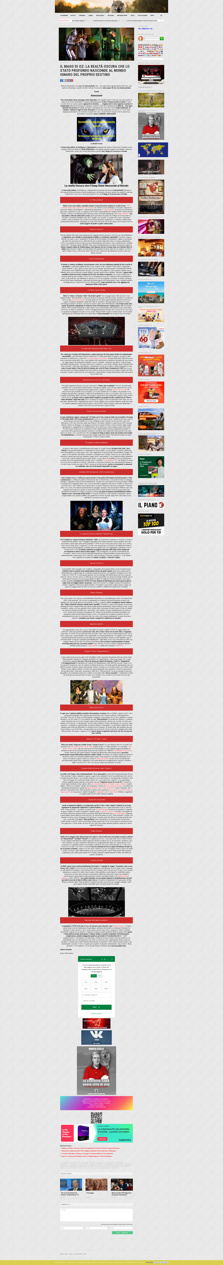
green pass (73, 1165)
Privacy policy (149, 1262)
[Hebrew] (150, 48)
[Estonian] (157, 46)
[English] (155, 46)
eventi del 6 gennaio (107, 811)
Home (61, 1254)
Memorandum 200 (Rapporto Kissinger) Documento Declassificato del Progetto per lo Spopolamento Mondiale (121, 1194)
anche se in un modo (120, 389)
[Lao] (148, 51)
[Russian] (155, 53)
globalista (99, 1164)
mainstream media (110, 1165)
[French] (139, 48)
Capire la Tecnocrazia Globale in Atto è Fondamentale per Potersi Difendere (87, 1156)
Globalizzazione (117, 1164)
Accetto (156, 1262)
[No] (221, 1262)
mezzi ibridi (117, 813)
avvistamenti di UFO (110, 460)
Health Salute (100, 15)
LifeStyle (72, 15)
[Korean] (144, 51)
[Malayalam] (159, 51)
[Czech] (148, 46)
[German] (144, 48)
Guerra (120, 926)
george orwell (74, 1164)
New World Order (122, 15)
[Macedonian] (157, 51)
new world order (100, 1166)
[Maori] (162, 51)
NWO (122, 1166)
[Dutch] (153, 46)
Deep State (92, 1162)
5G (60, 1162)
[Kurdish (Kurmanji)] (146, 51)
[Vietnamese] (159, 55)
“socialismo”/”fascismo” (122, 750)
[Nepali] (141, 53)
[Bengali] (155, 44)
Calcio (132, 15)
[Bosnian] (157, 44)
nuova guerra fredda (78, 300)
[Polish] (148, 53)
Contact (71, 1254)
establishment (64, 1164)
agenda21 (73, 1162)
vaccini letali (115, 1168)
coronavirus (84, 1162)
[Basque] (150, 44)
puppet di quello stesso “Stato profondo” (100, 788)
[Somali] (144, 55)
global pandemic (84, 1164)
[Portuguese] (150, 53)
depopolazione (101, 1162)
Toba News (82, 15)
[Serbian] (159, 53)
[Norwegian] (144, 53)
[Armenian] (146, 44)
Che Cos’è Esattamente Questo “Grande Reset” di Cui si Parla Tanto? (70, 1194)
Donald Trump (119, 1162)
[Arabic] (144, 44)
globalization (108, 1164)
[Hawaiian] (148, 48)
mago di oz (101, 1165)
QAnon (98, 758)
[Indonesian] (157, 48)
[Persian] (146, 53)
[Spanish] (146, 55)
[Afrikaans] (139, 44)
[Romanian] (153, 53)
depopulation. (110, 1162)
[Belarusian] (153, 44)
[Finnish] (162, 46)
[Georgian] (141, 48)
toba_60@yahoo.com (145, 28)
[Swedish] (148, 55)
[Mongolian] (139, 53)
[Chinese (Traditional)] (141, 46)
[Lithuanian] (153, 51)
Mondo (115, 926)
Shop (66, 1254)
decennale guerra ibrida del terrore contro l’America (109, 784)
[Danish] (150, 46)
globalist (92, 1164)
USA (92, 1168)
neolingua (91, 1166)
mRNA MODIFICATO (65, 1166)
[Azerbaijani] (148, 44)
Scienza (91, 15)
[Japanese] (139, 51)
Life (106, 1197)
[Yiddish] (162, 55)
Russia (80, 1168)
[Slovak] (139, 55)
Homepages (65, 15)
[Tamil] (150, 55)
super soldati (93, 645)
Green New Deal (64, 1165)
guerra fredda (81, 1165)
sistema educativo (124, 214)
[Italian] (162, 48)
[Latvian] (150, 51)
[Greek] (146, 48)
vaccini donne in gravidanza (102, 1168)
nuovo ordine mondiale (113, 1166)
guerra (123, 813)
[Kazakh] (141, 51)
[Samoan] (157, 53)
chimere (118, 645)
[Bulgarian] (159, 44)
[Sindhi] (162, 53)
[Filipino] (159, 46)
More (152, 15)
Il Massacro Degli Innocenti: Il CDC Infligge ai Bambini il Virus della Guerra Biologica (89, 1151)
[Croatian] (146, 46)
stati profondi (108, 210)
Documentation (78, 1254)
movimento (105, 758)
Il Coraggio (90, 1193)
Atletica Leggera (142, 15)
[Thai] (153, 55)
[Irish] (159, 48)
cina (78, 1162)
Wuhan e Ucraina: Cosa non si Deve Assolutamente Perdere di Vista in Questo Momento (91, 1148)
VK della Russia (101, 809)
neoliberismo (83, 1166)
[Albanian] (141, 44)
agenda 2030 (66, 1162)
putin (70, 1168)
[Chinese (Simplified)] (139, 46)
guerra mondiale (92, 1165)
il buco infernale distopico (114, 786)
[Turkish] (155, 55)
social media (86, 1168)
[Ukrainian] (157, 55)
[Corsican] (144, 46)
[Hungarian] (153, 48)
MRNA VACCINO (75, 1166)
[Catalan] (162, 44)
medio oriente (120, 1165)
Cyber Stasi (113, 792)
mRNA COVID (129, 1165)
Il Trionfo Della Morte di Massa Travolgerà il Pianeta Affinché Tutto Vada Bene (87, 1153)
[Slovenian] (141, 55)
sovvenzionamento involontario (97, 358)
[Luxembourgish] (155, 51)
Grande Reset (127, 1164)
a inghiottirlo (100, 792)
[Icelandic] (155, 48)
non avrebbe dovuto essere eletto (81, 747)
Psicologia (111, 15)
